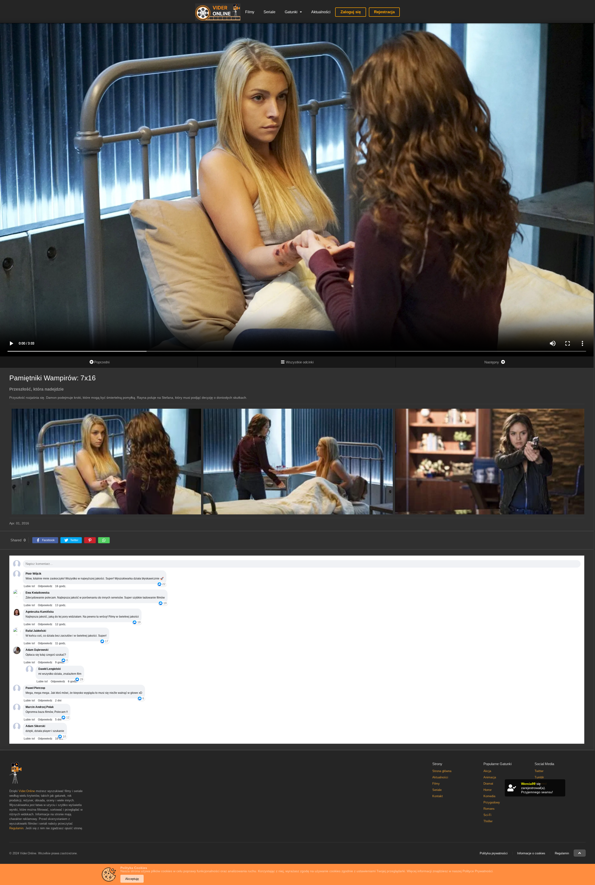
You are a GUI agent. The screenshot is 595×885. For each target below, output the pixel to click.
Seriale (269, 12)
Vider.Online (27, 791)
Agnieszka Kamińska (40, 611)
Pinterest (541, 783)
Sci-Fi (487, 815)
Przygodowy (491, 802)
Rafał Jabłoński (36, 630)
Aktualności (321, 12)
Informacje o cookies (531, 853)
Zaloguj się (350, 12)
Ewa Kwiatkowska (38, 592)
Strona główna (441, 771)
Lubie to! (29, 586)
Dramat (488, 783)
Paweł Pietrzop (35, 688)
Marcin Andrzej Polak (40, 707)
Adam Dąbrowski (37, 649)
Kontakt (437, 796)
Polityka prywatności (494, 853)
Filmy (249, 12)
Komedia (489, 796)
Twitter (539, 771)
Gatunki (291, 12)
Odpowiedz (45, 586)
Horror (487, 790)
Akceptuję (132, 879)
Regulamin (16, 828)
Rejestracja (384, 12)
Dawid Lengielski (49, 669)
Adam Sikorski (35, 726)
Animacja (489, 777)
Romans (489, 808)
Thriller (488, 821)
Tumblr (539, 777)
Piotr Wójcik (33, 573)
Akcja (487, 771)
